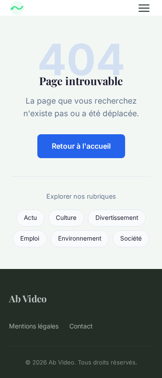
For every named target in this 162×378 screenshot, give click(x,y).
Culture (66, 217)
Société (131, 238)
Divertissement (116, 217)
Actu (30, 217)
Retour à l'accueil (81, 145)
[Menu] (144, 8)
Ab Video (28, 298)
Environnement (79, 238)
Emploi (29, 238)
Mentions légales (33, 326)
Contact (81, 326)
